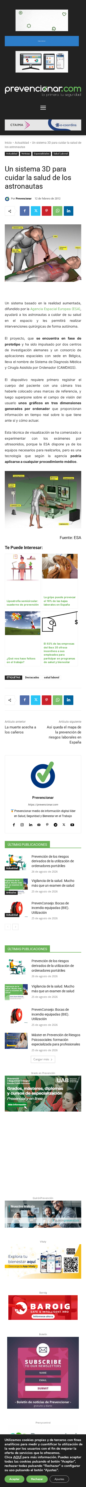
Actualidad (22, 142)
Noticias (26, 153)
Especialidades (41, 153)
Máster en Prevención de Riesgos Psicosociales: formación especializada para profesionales (56, 1039)
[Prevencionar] (8, 198)
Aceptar (14, 1479)
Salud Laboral (61, 153)
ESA (77, 537)
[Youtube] (72, 824)
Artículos (11, 892)
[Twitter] (35, 211)
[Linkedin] (68, 211)
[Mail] (39, 824)
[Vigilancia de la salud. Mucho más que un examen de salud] (16, 887)
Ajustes (59, 1479)
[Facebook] (24, 211)
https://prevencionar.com (43, 804)
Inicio (8, 142)
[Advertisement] (43, 1153)
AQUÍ (17, 1457)
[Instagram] (22, 824)
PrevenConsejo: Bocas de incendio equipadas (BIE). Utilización (50, 907)
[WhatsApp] (57, 211)
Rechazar (37, 1479)
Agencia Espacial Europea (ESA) (55, 309)
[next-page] (15, 927)
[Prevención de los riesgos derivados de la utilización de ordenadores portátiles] (16, 862)
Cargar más (41, 1059)
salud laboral (51, 677)
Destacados (32, 677)
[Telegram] (55, 824)
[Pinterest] (46, 211)
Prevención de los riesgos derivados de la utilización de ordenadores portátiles (53, 861)
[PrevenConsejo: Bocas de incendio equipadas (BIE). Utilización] (16, 909)
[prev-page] (8, 927)
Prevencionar (24, 198)
